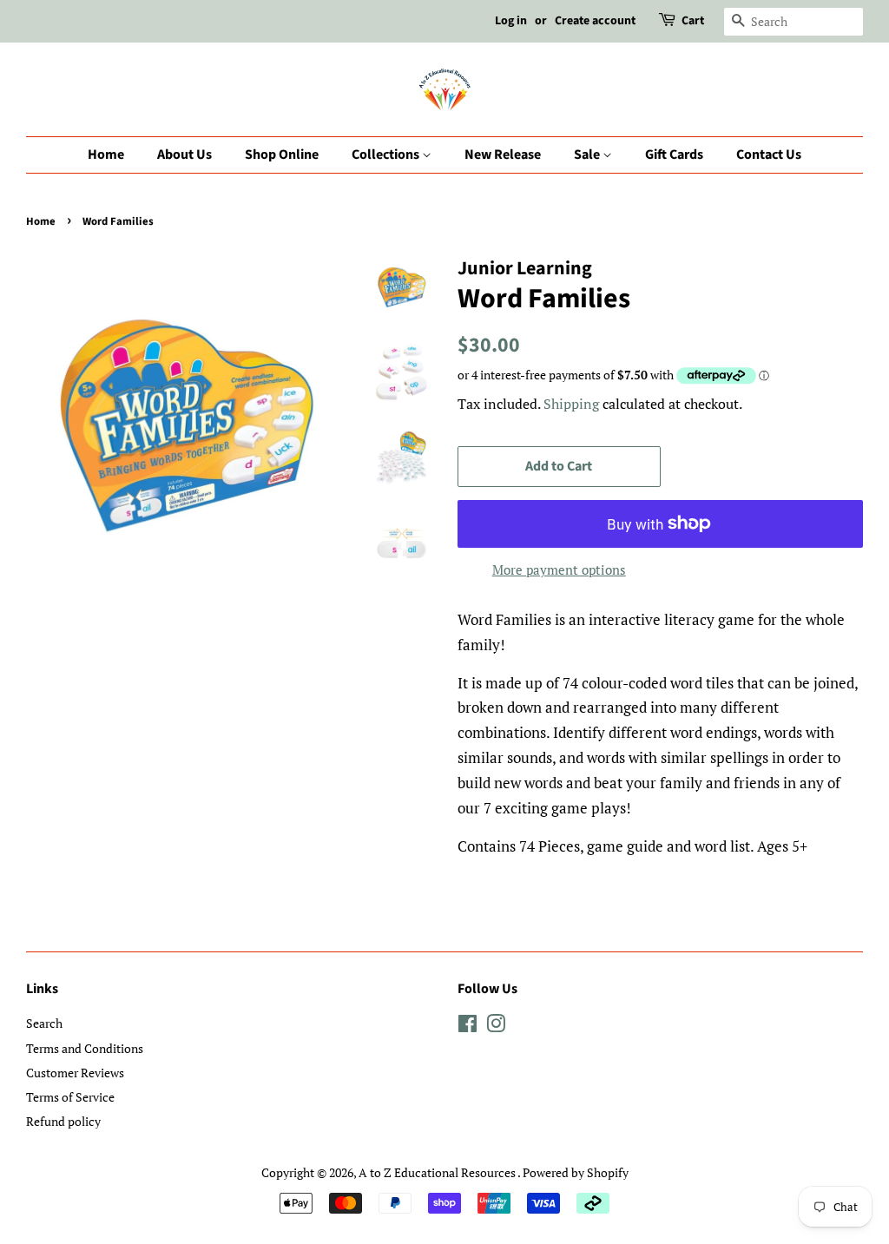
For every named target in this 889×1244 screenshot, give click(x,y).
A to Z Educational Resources (438, 1172)
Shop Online (282, 154)
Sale (588, 154)
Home (106, 154)
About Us (184, 154)
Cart (693, 21)
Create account (595, 21)
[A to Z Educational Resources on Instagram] (495, 1026)
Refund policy (63, 1121)
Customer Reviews (75, 1072)
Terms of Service (70, 1097)
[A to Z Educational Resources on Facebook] (467, 1026)
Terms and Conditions (84, 1048)
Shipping (571, 403)
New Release (502, 154)
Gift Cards (674, 154)
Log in (511, 21)
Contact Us (768, 154)
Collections (387, 154)
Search (44, 1023)
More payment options (559, 569)
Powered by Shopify (576, 1172)
